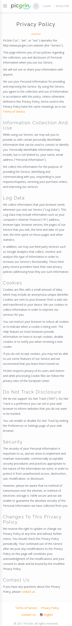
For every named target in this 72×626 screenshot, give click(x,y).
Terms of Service (26, 608)
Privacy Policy (50, 608)
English (48, 615)
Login (46, 6)
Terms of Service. (14, 111)
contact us (28, 592)
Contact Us (28, 615)
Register (62, 6)
